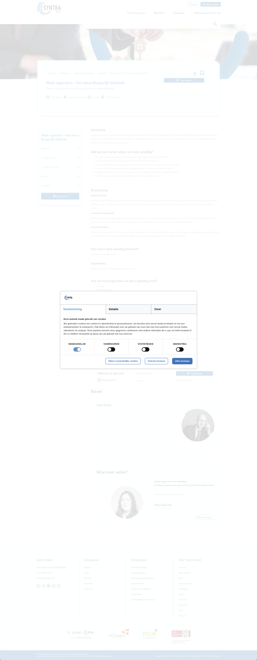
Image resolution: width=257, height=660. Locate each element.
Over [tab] (157, 309)
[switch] (111, 349)
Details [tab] (113, 309)
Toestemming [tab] (72, 309)
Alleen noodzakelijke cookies (123, 361)
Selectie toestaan (156, 361)
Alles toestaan (182, 361)
